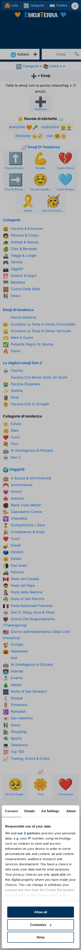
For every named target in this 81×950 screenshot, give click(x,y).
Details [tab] (29, 811)
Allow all (40, 912)
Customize (38, 925)
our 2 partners (28, 833)
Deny (40, 937)
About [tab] (71, 811)
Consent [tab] (11, 811)
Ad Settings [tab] (50, 811)
